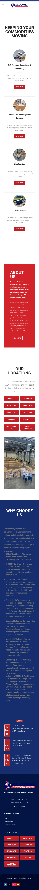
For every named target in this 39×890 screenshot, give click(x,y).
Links (5, 818)
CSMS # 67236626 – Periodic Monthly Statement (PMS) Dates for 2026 (22, 743)
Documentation (8, 821)
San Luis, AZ (11, 412)
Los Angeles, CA (11, 427)
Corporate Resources (10, 825)
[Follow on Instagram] (14, 884)
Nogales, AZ (11, 405)
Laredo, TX (11, 398)
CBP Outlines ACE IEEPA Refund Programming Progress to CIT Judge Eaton (22, 728)
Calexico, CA (27, 412)
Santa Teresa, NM (28, 427)
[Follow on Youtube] (18, 884)
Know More (16, 338)
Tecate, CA (11, 419)
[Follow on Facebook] (5, 884)
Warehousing (19, 164)
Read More (19, 87)
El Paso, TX (28, 398)
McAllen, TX (27, 405)
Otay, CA (28, 857)
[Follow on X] (9, 884)
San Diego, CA (28, 419)
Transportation (20, 210)
